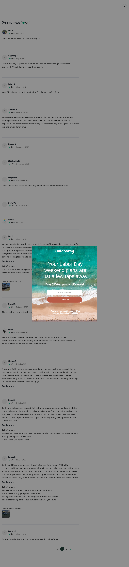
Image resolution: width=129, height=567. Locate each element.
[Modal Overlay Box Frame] (64, 284)
